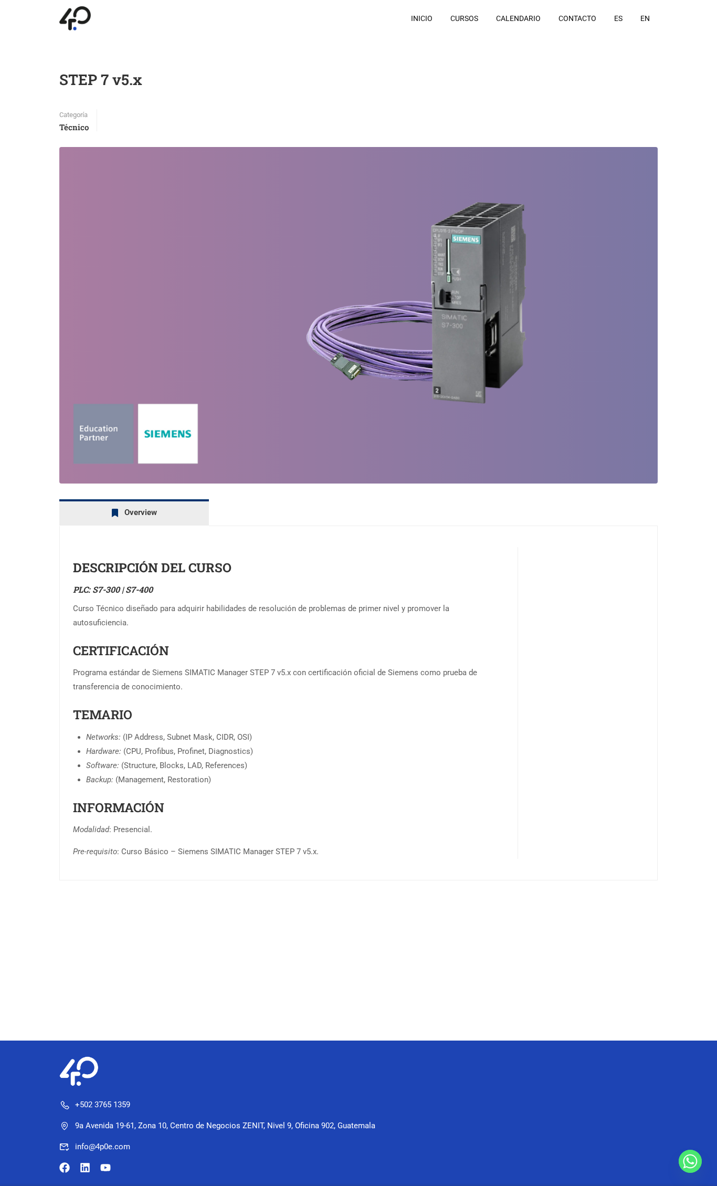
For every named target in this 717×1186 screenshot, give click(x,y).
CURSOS (464, 18)
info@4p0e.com (102, 1146)
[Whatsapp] (690, 1161)
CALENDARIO (518, 18)
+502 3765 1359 (102, 1104)
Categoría (73, 115)
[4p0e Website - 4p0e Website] (99, 18)
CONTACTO (577, 18)
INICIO (422, 18)
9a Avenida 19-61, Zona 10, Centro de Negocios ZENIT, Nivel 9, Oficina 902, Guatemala (225, 1125)
